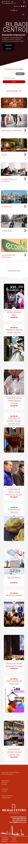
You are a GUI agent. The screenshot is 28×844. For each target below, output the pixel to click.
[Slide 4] (18, 106)
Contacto (4, 784)
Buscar (14, 81)
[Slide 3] (15, 106)
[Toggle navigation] (24, 2)
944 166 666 (6, 1)
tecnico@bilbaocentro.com (17, 822)
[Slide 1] (10, 106)
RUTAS (4, 155)
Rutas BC (4, 791)
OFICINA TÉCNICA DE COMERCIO (9, 180)
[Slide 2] (13, 106)
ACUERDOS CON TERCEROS (8, 256)
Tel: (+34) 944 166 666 (19, 820)
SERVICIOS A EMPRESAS (12, 131)
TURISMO (5, 207)
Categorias (19, 73)
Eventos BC (5, 789)
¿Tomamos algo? (6, 797)
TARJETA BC (7, 231)
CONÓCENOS (8, 45)
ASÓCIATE (8, 49)
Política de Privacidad (7, 774)
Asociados (4, 782)
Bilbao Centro (5, 780)
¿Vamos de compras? (7, 795)
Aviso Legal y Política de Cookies (10, 772)
